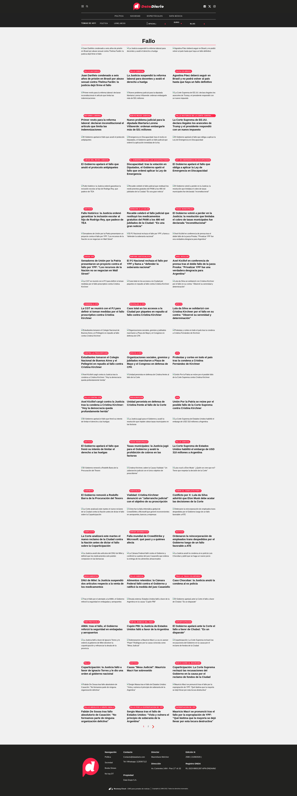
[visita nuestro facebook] (204, 6)
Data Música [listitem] (175, 16)
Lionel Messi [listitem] (108, 23)
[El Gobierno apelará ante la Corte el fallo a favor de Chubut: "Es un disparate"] (194, 610)
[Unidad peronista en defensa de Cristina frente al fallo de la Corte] (148, 385)
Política (108, 757)
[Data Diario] (148, 6)
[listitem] (161, 22)
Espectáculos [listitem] (155, 16)
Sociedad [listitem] (135, 16)
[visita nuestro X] (209, 6)
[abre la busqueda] (87, 6)
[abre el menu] (82, 6)
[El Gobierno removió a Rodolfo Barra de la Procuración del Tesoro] (102, 478)
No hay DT (109, 774)
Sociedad (109, 763)
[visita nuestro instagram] (214, 6)
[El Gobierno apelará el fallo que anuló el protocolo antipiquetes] (102, 148)
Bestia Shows (110, 768)
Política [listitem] (119, 16)
